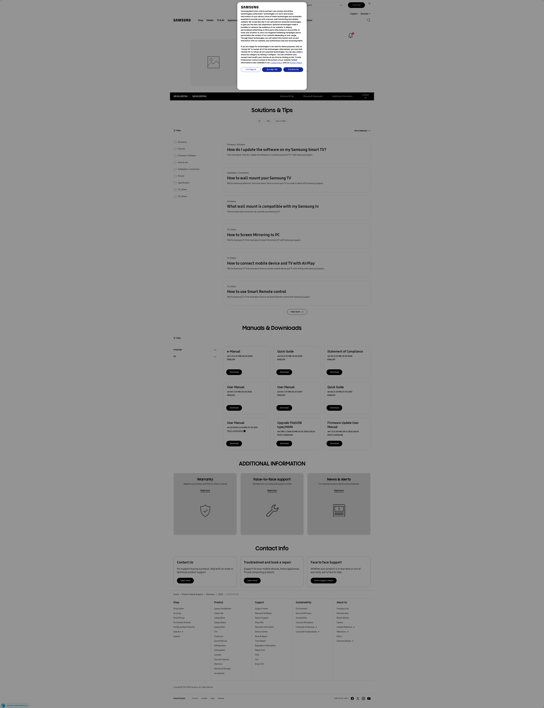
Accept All (272, 70)
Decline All (293, 70)
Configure (251, 70)
